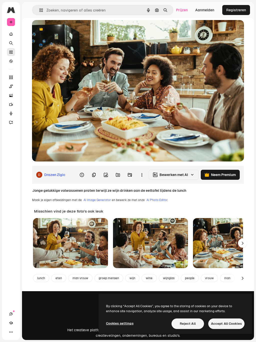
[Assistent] (11, 122)
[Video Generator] (11, 104)
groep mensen (109, 278)
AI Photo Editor (157, 200)
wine (149, 278)
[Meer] (11, 332)
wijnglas (168, 278)
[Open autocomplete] (39, 10)
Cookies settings (120, 323)
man (227, 278)
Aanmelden (204, 10)
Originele (65, 29)
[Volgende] (242, 243)
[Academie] (11, 323)
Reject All (188, 323)
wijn (132, 278)
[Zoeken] (11, 43)
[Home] (11, 34)
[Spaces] (11, 86)
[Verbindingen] (11, 314)
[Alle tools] (11, 77)
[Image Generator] (11, 95)
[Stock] (11, 52)
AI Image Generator (97, 200)
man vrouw (80, 278)
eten (59, 278)
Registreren (236, 10)
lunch (41, 278)
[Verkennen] (11, 61)
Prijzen (182, 10)
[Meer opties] (142, 175)
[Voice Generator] (11, 113)
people (189, 278)
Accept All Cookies (226, 323)
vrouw (209, 278)
